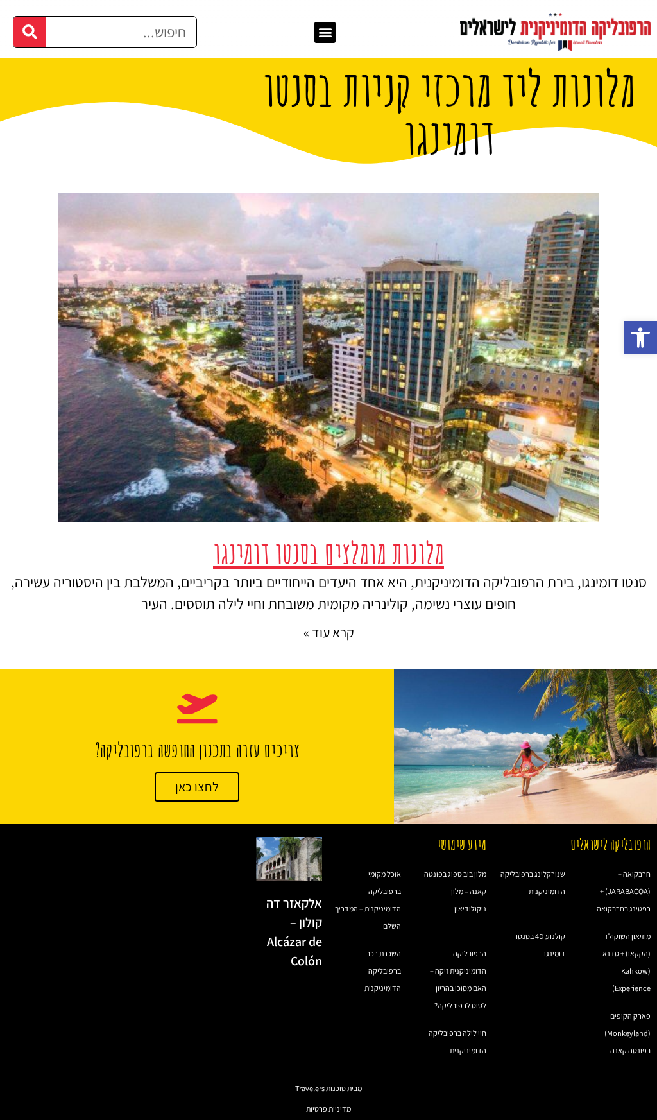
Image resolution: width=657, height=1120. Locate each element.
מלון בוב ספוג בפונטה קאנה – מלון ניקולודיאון (455, 891)
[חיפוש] (29, 32)
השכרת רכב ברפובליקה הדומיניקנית (382, 971)
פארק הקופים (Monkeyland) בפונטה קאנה (627, 1033)
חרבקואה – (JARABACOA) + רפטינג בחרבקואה (624, 891)
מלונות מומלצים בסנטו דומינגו (328, 552)
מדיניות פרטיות (328, 1108)
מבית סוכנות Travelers (328, 1088)
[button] (640, 337)
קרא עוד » (328, 632)
